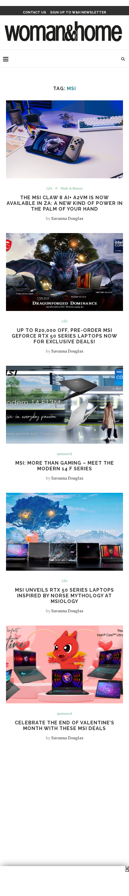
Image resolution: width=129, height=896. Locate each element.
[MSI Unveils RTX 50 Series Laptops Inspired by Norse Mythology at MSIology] (64, 532)
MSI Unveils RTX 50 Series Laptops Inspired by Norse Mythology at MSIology (64, 595)
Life (49, 189)
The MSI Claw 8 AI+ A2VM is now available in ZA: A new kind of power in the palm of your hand (65, 203)
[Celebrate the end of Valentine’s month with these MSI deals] (64, 664)
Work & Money (72, 189)
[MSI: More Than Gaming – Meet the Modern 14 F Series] (64, 405)
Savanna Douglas (67, 218)
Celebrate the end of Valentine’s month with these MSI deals (64, 725)
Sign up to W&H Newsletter (78, 12)
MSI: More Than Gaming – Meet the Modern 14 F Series (64, 466)
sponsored (64, 454)
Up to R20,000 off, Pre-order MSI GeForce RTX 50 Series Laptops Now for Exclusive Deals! (64, 336)
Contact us (34, 12)
